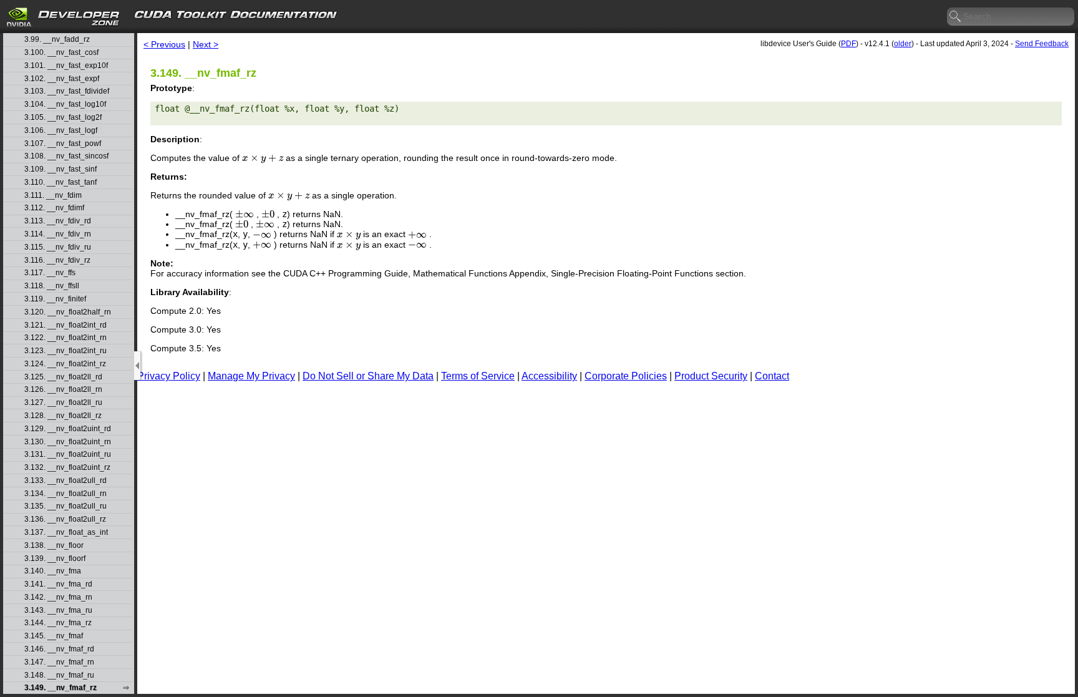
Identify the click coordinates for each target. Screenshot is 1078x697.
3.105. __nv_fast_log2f (63, 118)
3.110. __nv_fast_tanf (60, 182)
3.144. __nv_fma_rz (58, 623)
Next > (205, 44)
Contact (772, 376)
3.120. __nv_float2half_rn (67, 312)
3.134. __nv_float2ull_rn (65, 494)
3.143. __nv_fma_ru (58, 611)
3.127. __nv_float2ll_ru (63, 403)
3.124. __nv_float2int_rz (65, 364)
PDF (848, 43)
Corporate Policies (626, 376)
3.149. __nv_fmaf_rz (60, 688)
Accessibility (549, 376)
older (902, 43)
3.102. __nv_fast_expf (61, 79)
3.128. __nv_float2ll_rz (63, 416)
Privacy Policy (168, 376)
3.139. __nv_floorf (54, 559)
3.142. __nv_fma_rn (58, 597)
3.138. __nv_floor (54, 546)
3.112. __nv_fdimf (54, 208)
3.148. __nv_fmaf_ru (59, 675)
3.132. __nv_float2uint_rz (67, 468)
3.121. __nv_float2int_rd (65, 325)
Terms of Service (478, 376)
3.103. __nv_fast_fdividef (66, 91)
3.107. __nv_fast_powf (62, 144)
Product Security (710, 376)
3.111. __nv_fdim (53, 196)
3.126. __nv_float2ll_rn (63, 390)
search (955, 17)
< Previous (164, 44)
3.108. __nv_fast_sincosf (66, 156)
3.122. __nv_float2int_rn (65, 338)
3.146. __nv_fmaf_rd (59, 649)
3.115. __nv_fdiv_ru (57, 247)
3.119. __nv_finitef (55, 299)
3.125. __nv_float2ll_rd (63, 377)
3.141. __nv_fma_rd (58, 584)
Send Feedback (1042, 43)
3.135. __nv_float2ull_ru (65, 506)
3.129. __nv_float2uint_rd (67, 429)
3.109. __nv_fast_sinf (60, 169)
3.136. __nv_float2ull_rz (65, 519)
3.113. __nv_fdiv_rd (57, 221)
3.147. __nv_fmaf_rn (59, 662)
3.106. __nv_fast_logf (60, 131)
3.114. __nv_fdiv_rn (57, 234)
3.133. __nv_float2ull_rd (65, 481)
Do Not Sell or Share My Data (368, 376)
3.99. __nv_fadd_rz (57, 40)
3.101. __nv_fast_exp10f (66, 66)
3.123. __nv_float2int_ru (65, 351)
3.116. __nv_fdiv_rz (57, 260)
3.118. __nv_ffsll (51, 286)
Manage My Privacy (251, 376)
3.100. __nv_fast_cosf (61, 53)
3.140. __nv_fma (52, 571)
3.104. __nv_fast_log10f (65, 104)
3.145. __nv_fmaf (53, 636)
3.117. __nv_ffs (49, 273)
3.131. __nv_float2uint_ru (67, 455)
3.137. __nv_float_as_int (66, 533)
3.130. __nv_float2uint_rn (67, 442)
